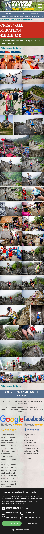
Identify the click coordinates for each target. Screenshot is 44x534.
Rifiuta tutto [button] (32, 523)
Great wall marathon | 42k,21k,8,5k (20, 19)
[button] (22, 529)
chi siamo (10, 14)
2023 (2, 52)
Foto (32, 19)
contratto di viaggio (34, 17)
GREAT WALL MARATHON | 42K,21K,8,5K (11, 30)
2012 (19, 52)
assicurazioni (22, 14)
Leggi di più (19, 503)
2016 (13, 52)
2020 (8, 52)
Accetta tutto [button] (12, 523)
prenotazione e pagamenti (12, 17)
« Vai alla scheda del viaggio (10, 48)
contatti (34, 14)
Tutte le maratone (4, 19)
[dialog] (22, 511)
